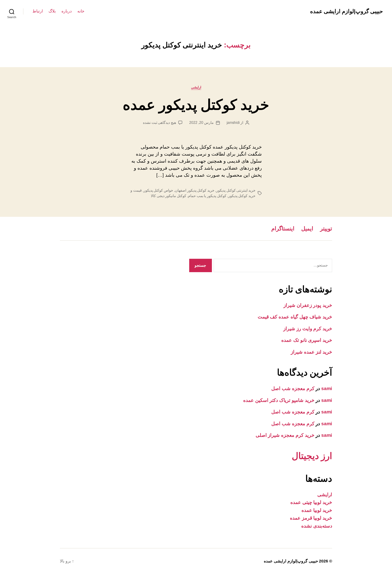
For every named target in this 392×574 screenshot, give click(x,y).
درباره (66, 11)
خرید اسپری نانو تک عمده (306, 340)
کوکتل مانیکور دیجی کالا (168, 196)
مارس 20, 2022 (201, 123)
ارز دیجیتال (312, 456)
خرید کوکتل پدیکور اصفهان (194, 190)
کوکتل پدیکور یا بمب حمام (207, 196)
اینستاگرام (282, 228)
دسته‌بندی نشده (316, 525)
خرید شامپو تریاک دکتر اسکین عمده (278, 400)
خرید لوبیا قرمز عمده (311, 517)
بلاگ (52, 11)
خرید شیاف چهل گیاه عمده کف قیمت (295, 316)
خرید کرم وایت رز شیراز (307, 328)
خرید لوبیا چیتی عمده (311, 502)
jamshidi (233, 123)
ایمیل (307, 228)
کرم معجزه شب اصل (292, 388)
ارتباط (37, 11)
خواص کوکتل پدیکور (158, 190)
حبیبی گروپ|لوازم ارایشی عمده (346, 11)
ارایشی (196, 87)
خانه (80, 11)
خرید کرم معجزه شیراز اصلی (285, 435)
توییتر (326, 228)
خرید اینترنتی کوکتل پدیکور (235, 190)
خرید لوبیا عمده (316, 510)
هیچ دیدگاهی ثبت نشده (159, 123)
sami (326, 388)
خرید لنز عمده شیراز (311, 351)
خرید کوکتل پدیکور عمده (196, 105)
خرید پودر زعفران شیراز (308, 305)
